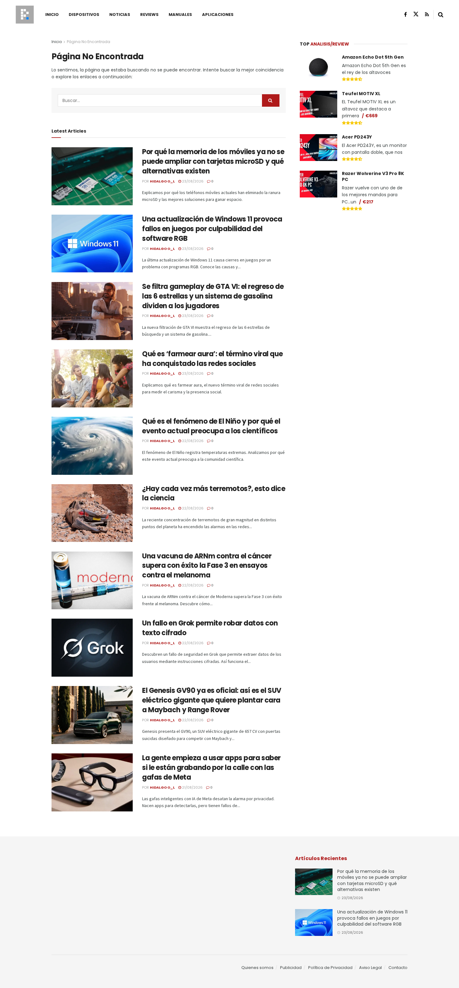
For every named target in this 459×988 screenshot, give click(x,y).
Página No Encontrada (88, 41)
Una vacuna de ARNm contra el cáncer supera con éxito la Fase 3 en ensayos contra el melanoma (207, 565)
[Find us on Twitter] (416, 14)
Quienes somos (257, 968)
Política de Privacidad (330, 968)
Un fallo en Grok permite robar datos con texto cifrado (210, 628)
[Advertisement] (354, 264)
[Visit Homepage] (25, 15)
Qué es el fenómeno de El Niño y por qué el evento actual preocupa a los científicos (211, 426)
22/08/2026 (192, 440)
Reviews (149, 14)
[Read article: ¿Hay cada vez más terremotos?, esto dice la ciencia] (92, 513)
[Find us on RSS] (427, 14)
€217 (368, 202)
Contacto (397, 968)
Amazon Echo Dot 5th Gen (373, 57)
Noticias (119, 14)
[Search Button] (440, 14)
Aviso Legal (370, 968)
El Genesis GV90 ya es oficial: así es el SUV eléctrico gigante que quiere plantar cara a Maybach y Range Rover (211, 700)
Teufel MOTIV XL (361, 93)
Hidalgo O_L (162, 181)
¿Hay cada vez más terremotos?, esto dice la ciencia (213, 493)
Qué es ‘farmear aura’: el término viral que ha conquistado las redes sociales (212, 358)
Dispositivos (84, 14)
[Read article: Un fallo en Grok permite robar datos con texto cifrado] (92, 648)
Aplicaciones (218, 14)
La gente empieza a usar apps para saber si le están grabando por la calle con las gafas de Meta (211, 767)
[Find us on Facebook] (405, 14)
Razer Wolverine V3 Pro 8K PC (373, 176)
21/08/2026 (192, 787)
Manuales (180, 14)
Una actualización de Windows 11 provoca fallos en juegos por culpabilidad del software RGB (212, 228)
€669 (371, 116)
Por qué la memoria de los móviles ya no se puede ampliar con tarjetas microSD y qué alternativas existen (213, 161)
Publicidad (291, 968)
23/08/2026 (192, 181)
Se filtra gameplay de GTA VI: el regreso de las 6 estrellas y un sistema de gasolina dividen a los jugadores (213, 296)
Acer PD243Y (357, 137)
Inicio (52, 14)
